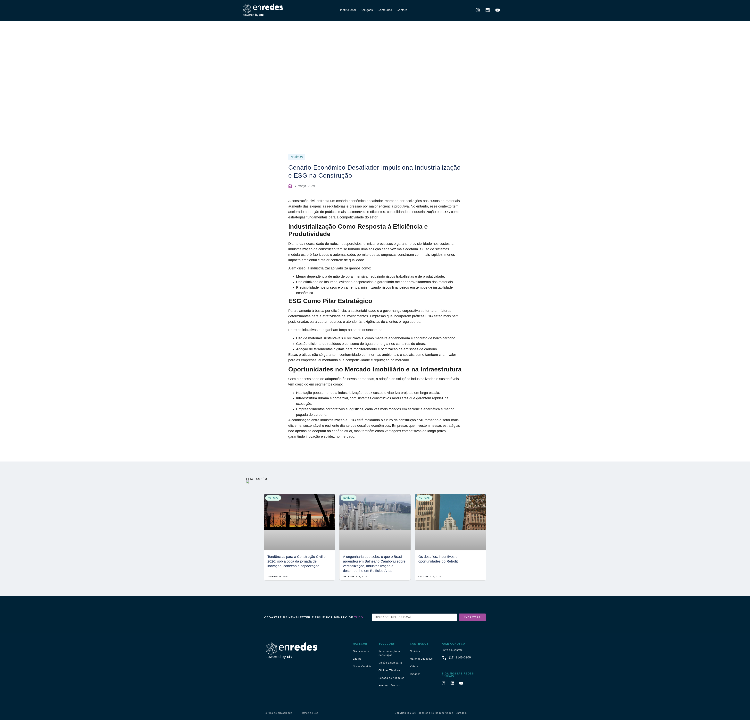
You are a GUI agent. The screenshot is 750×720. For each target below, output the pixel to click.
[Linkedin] (487, 9)
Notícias (415, 651)
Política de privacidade (278, 713)
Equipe (357, 658)
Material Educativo (421, 658)
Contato (402, 10)
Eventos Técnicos (389, 685)
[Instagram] (477, 9)
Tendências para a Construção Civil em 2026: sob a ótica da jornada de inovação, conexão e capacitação (298, 561)
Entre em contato (452, 650)
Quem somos (361, 651)
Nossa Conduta (362, 666)
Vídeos (414, 666)
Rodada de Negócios (391, 678)
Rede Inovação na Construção (390, 653)
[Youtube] (497, 9)
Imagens (415, 674)
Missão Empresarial (391, 662)
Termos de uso (309, 713)
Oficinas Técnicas (389, 670)
